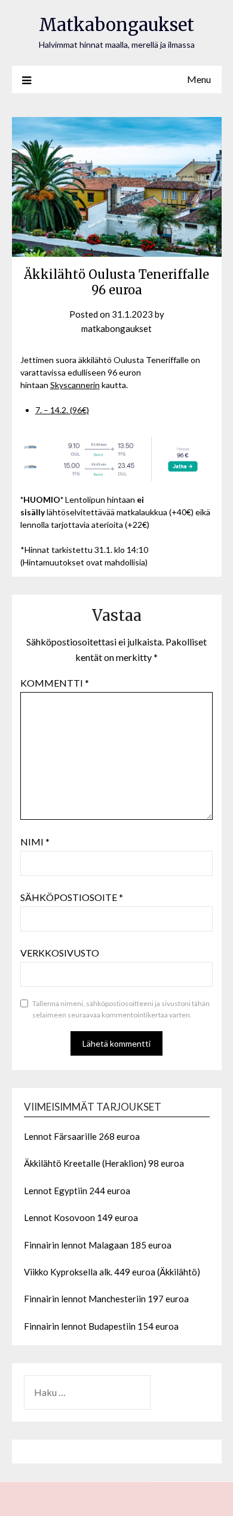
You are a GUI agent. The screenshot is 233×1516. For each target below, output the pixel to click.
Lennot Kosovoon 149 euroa (81, 1217)
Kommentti (54, 682)
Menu (199, 79)
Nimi (35, 841)
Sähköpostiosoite (71, 897)
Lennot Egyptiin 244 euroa (77, 1190)
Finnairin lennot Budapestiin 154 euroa (101, 1326)
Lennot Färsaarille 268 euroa (82, 1136)
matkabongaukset (116, 328)
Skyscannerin (75, 385)
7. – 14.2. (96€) (62, 410)
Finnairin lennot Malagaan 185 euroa (97, 1245)
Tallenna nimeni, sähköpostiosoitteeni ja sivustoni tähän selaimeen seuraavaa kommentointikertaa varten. (121, 1009)
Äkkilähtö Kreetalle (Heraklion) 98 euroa (104, 1163)
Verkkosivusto (59, 952)
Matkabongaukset (116, 25)
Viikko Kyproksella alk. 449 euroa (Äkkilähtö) (112, 1271)
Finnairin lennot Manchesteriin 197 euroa (106, 1298)
